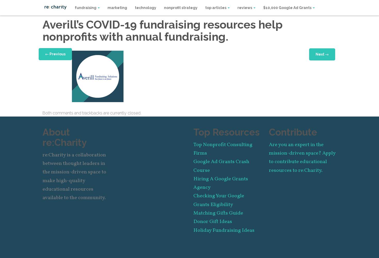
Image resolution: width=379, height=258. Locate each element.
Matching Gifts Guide (218, 213)
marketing (117, 8)
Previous (55, 54)
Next (322, 54)
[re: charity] (55, 7)
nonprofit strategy (180, 8)
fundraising (86, 8)
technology (145, 8)
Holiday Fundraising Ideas (223, 230)
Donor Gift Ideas (212, 221)
